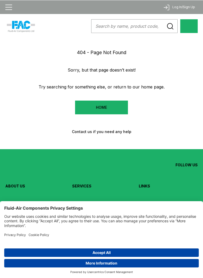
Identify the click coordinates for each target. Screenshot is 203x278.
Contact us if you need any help (101, 131)
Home (101, 107)
